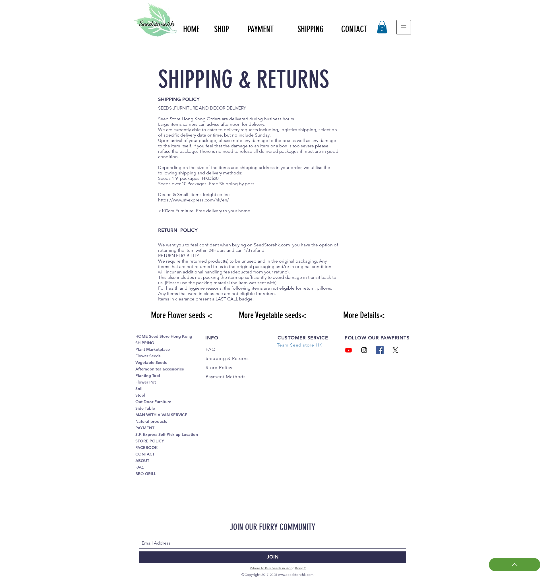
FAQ (139, 467)
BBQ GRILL (145, 473)
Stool (140, 395)
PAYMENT (144, 427)
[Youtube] (348, 350)
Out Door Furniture (153, 401)
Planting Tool (147, 375)
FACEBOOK (146, 447)
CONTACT (145, 454)
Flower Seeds (147, 355)
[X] (395, 350)
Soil (138, 388)
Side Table (145, 408)
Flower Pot (145, 382)
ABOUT (142, 460)
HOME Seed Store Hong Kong (163, 336)
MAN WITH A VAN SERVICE (161, 414)
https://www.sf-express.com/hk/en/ (193, 200)
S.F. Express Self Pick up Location (166, 434)
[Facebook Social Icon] (380, 350)
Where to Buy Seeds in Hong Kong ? (278, 568)
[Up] (514, 564)
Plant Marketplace (152, 349)
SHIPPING (144, 342)
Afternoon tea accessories (159, 369)
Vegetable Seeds (151, 362)
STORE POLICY (149, 441)
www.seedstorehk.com (296, 574)
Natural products (151, 421)
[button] (382, 27)
